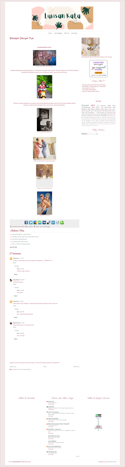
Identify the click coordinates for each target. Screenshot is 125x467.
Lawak (103, 117)
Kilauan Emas (104, 120)
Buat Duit (108, 123)
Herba (112, 123)
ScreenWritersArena (110, 462)
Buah (87, 117)
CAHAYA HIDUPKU (53, 418)
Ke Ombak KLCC (52, 402)
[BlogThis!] (13, 247)
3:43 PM (22, 290)
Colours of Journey (53, 412)
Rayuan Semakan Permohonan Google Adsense (60, 408)
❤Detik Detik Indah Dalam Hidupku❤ (58, 424)
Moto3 (111, 120)
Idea (100, 111)
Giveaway (94, 122)
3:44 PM (22, 333)
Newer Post (13, 366)
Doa (89, 122)
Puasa (83, 114)
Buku (98, 117)
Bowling (113, 119)
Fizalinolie (51, 407)
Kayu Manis (16, 280)
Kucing (86, 111)
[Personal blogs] (98, 421)
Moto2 (100, 119)
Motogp (93, 117)
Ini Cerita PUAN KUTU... (55, 446)
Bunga (102, 112)
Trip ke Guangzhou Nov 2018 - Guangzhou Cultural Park (61, 431)
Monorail (94, 125)
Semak (108, 117)
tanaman (84, 115)
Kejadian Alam (85, 123)
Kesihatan (90, 114)
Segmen (106, 109)
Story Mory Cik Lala (53, 436)
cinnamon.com (52, 451)
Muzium (92, 123)
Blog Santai (16, 323)
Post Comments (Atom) (24, 369)
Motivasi (95, 119)
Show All (77, 456)
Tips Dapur (95, 120)
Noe (18, 269)
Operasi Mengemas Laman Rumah (21, 234)
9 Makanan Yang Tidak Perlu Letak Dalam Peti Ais (25, 237)
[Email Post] (10, 247)
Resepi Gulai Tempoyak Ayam (56, 442)
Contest (83, 122)
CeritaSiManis (52, 441)
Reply (14, 262)
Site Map (74, 33)
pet (82, 117)
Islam (97, 107)
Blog (90, 115)
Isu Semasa (101, 105)
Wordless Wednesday (101, 115)
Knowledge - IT (92, 112)
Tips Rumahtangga (45, 226)
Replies (17, 266)
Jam (85, 125)
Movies (111, 115)
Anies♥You (51, 401)
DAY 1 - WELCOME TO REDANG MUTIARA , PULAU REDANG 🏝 (61, 414)
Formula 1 (88, 119)
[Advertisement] (44, 382)
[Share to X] (14, 247)
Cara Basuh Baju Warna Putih (20, 241)
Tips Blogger (58, 33)
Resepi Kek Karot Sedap (54, 447)
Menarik (84, 109)
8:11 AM (22, 323)
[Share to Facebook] (16, 247)
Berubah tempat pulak (54, 437)
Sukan (113, 109)
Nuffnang (110, 112)
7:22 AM (21, 301)
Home (50, 33)
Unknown (16, 258)
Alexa (102, 123)
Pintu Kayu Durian (53, 425)
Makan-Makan (95, 109)
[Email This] (12, 247)
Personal (85, 105)
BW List (66, 33)
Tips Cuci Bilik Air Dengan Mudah (21, 244)
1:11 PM (21, 258)
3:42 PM (22, 269)
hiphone (98, 418)
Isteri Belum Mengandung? (19, 239)
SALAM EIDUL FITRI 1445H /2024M (57, 420)
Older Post (76, 366)
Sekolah (106, 111)
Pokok (111, 114)
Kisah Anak (93, 111)
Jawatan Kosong (110, 122)
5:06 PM (22, 280)
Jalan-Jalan (108, 107)
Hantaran (101, 122)
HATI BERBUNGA (52, 453)
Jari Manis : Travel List (54, 429)
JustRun (89, 125)
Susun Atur (107, 119)
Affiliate (98, 123)
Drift (82, 125)
